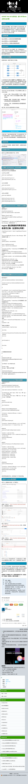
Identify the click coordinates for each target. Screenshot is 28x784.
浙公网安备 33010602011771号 (8, 775)
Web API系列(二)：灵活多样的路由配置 (10, 41)
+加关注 (3, 611)
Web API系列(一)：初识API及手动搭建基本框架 (11, 38)
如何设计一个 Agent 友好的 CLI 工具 (9, 674)
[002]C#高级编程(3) (5, 705)
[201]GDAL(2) (4, 725)
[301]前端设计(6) (4, 728)
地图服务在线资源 (9, 619)
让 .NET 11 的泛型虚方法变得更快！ (9, 669)
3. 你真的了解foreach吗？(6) (7, 763)
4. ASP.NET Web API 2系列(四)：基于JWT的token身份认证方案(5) (13, 766)
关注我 (11, 604)
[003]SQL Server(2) (5, 708)
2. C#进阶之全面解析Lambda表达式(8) (8, 760)
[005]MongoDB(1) (5, 714)
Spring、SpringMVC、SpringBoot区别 (12, 620)
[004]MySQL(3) (4, 711)
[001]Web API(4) (4, 702)
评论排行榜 (4, 755)
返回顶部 (26, 629)
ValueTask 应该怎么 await (7, 672)
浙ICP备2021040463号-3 (21, 775)
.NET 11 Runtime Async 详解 (8, 670)
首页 (9, 11)
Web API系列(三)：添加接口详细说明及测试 (10, 43)
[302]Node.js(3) (4, 730)
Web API (7, 599)
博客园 (3, 11)
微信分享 (21, 604)
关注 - (10, 609)
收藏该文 (16, 604)
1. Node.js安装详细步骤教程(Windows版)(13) (9, 757)
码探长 (11, 3)
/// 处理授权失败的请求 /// (6, 352)
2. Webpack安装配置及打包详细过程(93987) (9, 743)
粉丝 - (6, 609)
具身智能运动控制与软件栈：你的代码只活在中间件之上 (13, 667)
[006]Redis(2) (4, 716)
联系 (15, 11)
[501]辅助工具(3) (4, 733)
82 (6, 683)
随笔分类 (3, 700)
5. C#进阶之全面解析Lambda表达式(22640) (9, 751)
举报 (25, 625)
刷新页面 (21, 629)
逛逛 (22, 631)
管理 (20, 11)
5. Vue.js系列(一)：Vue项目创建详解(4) (8, 769)
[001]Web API (7, 597)
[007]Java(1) (4, 719)
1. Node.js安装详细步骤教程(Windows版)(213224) (10, 740)
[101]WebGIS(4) (4, 722)
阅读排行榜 (4, 737)
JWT (4, 599)
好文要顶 (6, 604)
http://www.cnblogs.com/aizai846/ (14, 583)
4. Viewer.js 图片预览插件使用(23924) (8, 748)
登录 (18, 631)
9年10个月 (8, 681)
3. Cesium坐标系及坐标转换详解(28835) (9, 745)
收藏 (23, 625)
